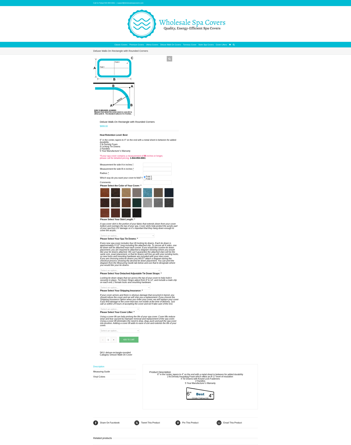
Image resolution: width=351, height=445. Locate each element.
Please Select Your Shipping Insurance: (121, 291)
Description (98, 366)
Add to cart (129, 339)
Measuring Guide (101, 371)
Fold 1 (149, 176)
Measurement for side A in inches (116, 164)
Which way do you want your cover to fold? (121, 178)
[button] (234, 44)
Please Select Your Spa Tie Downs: (119, 239)
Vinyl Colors (99, 377)
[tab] (114, 366)
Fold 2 (149, 179)
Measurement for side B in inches (117, 169)
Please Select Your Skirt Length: (117, 219)
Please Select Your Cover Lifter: (117, 312)
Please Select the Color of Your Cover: (120, 186)
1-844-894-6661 (138, 158)
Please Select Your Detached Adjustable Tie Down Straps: (131, 273)
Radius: (104, 173)
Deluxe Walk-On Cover (121, 355)
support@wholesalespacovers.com (130, 3)
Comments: (105, 182)
